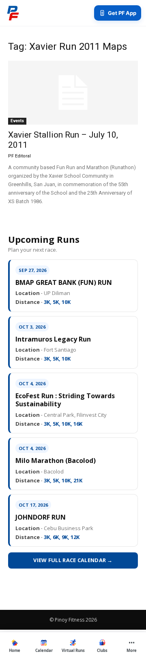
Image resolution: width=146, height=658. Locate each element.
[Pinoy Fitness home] (13, 13)
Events (17, 121)
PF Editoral (19, 156)
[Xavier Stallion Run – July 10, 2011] (73, 93)
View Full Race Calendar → (73, 560)
